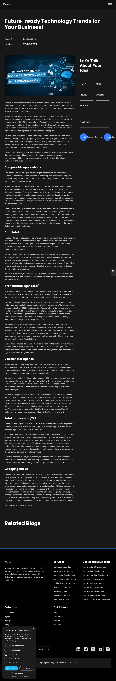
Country (101, 94)
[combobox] (102, 98)
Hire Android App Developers (95, 575)
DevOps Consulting (61, 587)
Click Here (27, 505)
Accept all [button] (11, 668)
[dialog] (19, 652)
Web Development (61, 599)
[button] (19, 673)
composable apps (32, 217)
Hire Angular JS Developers (94, 567)
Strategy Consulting (62, 567)
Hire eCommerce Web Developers (97, 599)
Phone (83, 94)
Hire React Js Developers (93, 579)
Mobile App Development (64, 583)
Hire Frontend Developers (94, 595)
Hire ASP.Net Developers (93, 591)
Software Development (63, 571)
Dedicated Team (60, 591)
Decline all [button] (26, 668)
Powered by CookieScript (19, 676)
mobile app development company (58, 494)
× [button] (34, 629)
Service (84, 105)
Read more (20, 641)
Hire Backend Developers (93, 587)
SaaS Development (61, 595)
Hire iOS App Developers (93, 571)
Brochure (57, 625)
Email (99, 84)
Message (85, 122)
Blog (55, 612)
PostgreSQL (10, 620)
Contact (56, 620)
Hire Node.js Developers (93, 583)
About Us (57, 616)
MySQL (8, 616)
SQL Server (9, 612)
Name (83, 84)
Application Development (64, 575)
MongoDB (9, 625)
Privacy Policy (43, 649)
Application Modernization (64, 579)
